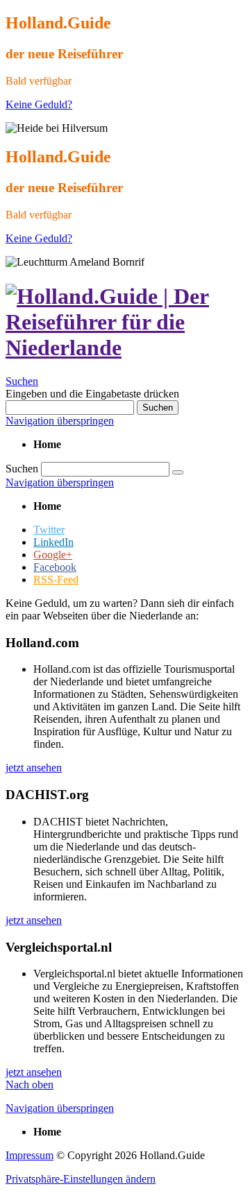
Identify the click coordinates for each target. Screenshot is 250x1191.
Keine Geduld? (39, 104)
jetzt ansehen (34, 767)
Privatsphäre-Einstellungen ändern (81, 1179)
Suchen (22, 381)
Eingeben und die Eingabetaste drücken (92, 394)
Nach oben (29, 1084)
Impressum (29, 1155)
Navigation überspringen (60, 421)
